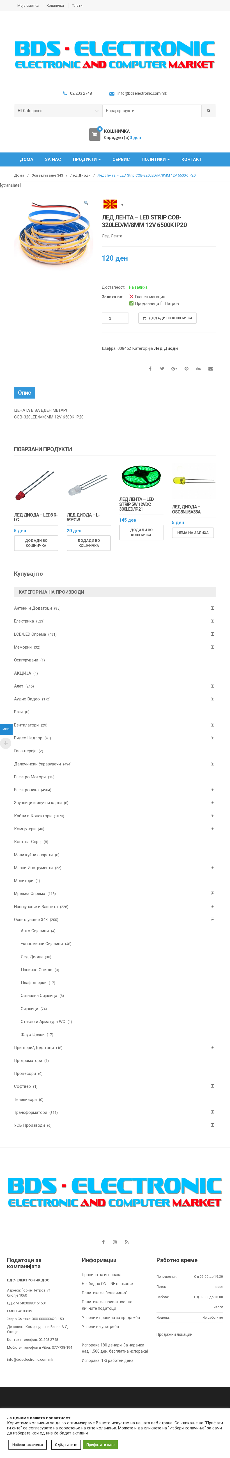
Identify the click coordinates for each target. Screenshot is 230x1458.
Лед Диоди (80, 175)
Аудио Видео (27, 699)
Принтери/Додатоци (34, 1047)
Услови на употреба (100, 1326)
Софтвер (22, 1086)
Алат (18, 686)
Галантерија (25, 750)
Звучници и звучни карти (38, 802)
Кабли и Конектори (33, 815)
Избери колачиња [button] (27, 1445)
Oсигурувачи (26, 660)
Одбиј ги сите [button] (66, 1445)
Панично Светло (36, 969)
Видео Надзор (28, 737)
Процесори (25, 1073)
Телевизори (25, 1099)
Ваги (18, 711)
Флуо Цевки (33, 1034)
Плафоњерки (34, 982)
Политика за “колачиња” (104, 1293)
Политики (154, 159)
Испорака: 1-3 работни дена (108, 1360)
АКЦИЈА (22, 673)
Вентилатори (26, 725)
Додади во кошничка (170, 318)
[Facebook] (103, 1241)
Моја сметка (28, 5)
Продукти (85, 159)
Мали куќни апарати (33, 854)
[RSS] (126, 1241)
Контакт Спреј (28, 841)
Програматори (28, 1060)
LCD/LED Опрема (30, 634)
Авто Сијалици (35, 930)
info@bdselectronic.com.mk (30, 1359)
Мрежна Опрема (29, 893)
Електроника (26, 789)
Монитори (23, 880)
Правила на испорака (101, 1274)
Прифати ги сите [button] (100, 1445)
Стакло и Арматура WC (43, 1021)
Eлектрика (24, 621)
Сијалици (29, 1008)
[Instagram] (115, 1241)
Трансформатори (30, 1112)
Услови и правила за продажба (111, 1317)
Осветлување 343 (47, 175)
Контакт (191, 159)
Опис (24, 392)
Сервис (121, 159)
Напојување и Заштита (36, 906)
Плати (77, 5)
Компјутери (25, 828)
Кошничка (55, 5)
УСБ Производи (29, 1125)
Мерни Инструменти (33, 867)
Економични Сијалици (42, 943)
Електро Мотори (30, 776)
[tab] (24, 393)
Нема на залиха (193, 533)
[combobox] (152, 111)
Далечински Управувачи (37, 764)
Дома (26, 159)
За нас (53, 159)
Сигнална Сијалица (39, 995)
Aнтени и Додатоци (33, 608)
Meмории (23, 647)
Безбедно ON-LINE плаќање (107, 1283)
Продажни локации (174, 1334)
